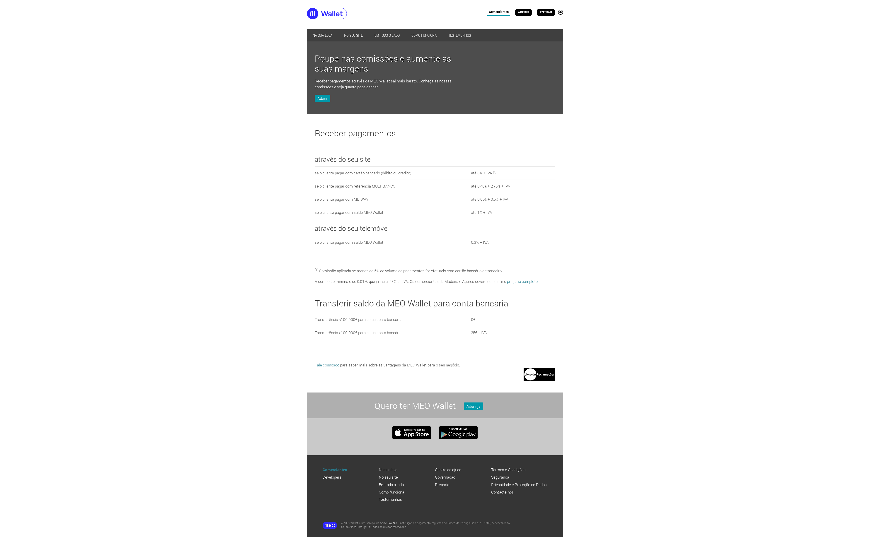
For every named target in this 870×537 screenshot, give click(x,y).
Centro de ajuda (448, 469)
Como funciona (424, 35)
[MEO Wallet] (335, 14)
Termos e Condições (508, 469)
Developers (332, 477)
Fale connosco (327, 365)
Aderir (523, 12)
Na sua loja (322, 35)
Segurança (500, 477)
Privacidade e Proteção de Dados (519, 484)
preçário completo (522, 281)
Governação (445, 477)
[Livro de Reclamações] (539, 370)
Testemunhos (459, 35)
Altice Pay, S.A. (389, 523)
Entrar (546, 12)
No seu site (353, 35)
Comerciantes (499, 12)
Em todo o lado (387, 35)
